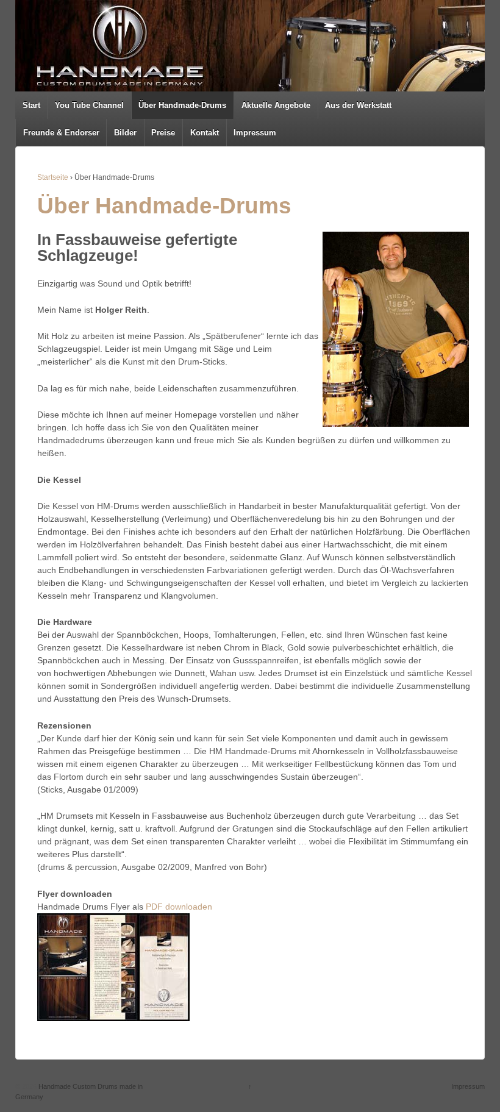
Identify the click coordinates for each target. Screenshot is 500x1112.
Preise (163, 132)
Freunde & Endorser (61, 132)
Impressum (255, 132)
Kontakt (204, 132)
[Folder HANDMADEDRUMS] (113, 966)
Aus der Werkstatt (358, 105)
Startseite (52, 177)
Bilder (125, 132)
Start (31, 105)
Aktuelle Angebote (275, 105)
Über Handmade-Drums (182, 105)
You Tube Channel (89, 105)
